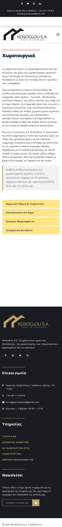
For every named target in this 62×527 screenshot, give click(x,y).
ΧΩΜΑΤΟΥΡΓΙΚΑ (11, 453)
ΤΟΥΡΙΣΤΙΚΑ (9, 436)
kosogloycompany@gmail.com (31, 13)
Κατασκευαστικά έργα (20, 212)
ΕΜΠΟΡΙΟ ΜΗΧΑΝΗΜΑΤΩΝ (17, 459)
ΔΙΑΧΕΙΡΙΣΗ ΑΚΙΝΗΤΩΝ (15, 442)
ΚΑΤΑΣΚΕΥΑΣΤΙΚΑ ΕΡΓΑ (15, 448)
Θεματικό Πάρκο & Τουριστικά (25, 203)
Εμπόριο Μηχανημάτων (20, 221)
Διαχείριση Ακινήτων (19, 230)
